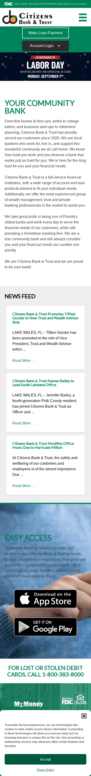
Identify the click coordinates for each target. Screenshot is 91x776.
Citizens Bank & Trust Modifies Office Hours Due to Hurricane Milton (43, 445)
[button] (84, 716)
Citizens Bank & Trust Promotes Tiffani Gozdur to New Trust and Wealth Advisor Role (45, 318)
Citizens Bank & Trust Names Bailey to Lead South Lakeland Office (43, 382)
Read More (23, 361)
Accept (45, 759)
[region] (45, 66)
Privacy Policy (45, 770)
